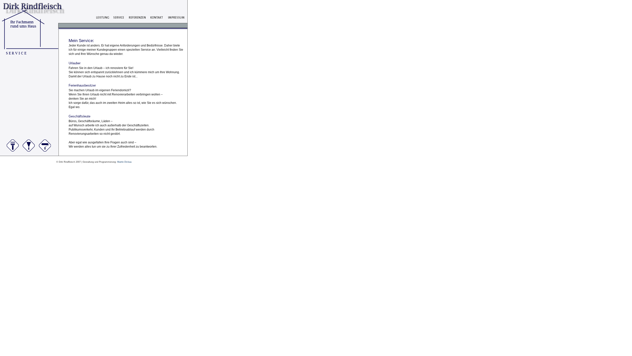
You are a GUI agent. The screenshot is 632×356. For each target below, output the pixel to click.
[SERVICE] (117, 21)
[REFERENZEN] (135, 21)
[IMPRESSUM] (174, 21)
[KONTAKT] (154, 21)
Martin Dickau (124, 162)
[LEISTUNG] (101, 21)
